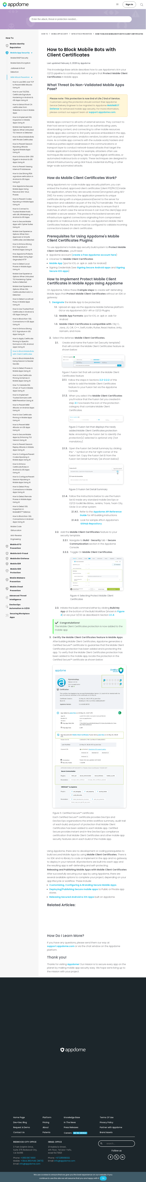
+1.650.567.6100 (28, 1157)
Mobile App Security (59, 34)
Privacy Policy (106, 1122)
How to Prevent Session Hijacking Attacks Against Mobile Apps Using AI (22, 148)
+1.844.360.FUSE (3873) (32, 1160)
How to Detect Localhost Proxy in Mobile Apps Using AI (23, 302)
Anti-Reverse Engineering (16, 537)
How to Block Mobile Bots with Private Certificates (23, 138)
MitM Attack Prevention (20, 77)
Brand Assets (106, 1132)
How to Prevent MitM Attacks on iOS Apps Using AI (21, 427)
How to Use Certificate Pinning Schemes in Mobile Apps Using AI (22, 378)
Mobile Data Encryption (20, 63)
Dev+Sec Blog (20, 1122)
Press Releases (71, 1127)
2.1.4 (111, 615)
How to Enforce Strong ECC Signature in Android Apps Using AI (22, 247)
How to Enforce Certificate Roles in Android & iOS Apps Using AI (21, 468)
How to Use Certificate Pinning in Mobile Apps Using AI (22, 417)
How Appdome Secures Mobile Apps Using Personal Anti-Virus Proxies (23, 190)
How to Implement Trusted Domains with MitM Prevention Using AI (23, 398)
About (46, 1127)
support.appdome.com (102, 112)
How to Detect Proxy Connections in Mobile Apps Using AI (22, 489)
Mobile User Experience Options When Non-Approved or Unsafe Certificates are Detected (23, 235)
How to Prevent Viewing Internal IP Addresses (22, 168)
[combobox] (80, 19)
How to (44, 34)
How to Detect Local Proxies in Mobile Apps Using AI (22, 267)
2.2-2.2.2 (104, 380)
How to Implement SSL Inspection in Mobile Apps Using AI (22, 120)
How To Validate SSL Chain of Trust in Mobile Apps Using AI (23, 388)
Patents (46, 1132)
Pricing (46, 1122)
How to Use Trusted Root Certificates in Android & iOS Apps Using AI (23, 312)
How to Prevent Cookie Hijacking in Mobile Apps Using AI (23, 202)
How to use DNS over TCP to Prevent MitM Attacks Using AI (23, 85)
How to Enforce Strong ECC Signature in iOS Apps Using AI (22, 331)
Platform (47, 1117)
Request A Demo (21, 1127)
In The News (70, 1122)
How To (10, 38)
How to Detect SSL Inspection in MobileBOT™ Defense (21, 509)
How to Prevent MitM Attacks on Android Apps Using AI (23, 408)
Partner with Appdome (111, 1127)
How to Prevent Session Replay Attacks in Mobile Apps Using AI (23, 447)
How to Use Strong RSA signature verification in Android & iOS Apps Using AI (23, 177)
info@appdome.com (30, 1163)
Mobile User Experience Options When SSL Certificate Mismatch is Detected (23, 290)
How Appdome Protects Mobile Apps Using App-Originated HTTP (23, 257)
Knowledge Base (72, 1117)
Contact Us (19, 1132)
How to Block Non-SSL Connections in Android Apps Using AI (23, 519)
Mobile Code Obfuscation (16, 528)
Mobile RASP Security (19, 58)
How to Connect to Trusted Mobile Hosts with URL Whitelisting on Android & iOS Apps (23, 213)
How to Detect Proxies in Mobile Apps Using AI (23, 369)
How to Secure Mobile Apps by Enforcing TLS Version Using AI (22, 437)
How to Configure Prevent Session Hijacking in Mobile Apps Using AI (23, 479)
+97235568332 (62, 1157)
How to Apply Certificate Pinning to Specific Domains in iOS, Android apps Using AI (23, 342)
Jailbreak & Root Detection (18, 70)
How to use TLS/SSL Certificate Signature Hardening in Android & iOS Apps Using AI (23, 95)
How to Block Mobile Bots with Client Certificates (23, 352)
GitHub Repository (91, 523)
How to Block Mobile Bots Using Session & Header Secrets (23, 361)
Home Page (19, 1117)
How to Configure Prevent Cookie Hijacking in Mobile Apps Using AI (23, 457)
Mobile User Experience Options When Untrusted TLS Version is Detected (23, 130)
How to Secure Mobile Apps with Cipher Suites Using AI (23, 224)
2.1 (76, 403)
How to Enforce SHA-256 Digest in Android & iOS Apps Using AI (23, 159)
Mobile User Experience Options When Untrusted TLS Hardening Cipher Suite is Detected (23, 277)
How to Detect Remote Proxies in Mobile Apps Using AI (22, 499)
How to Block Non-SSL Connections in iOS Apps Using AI (23, 322)
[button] (117, 4)
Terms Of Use (106, 1117)
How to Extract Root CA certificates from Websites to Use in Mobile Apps (23, 108)
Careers (75, 1132)
